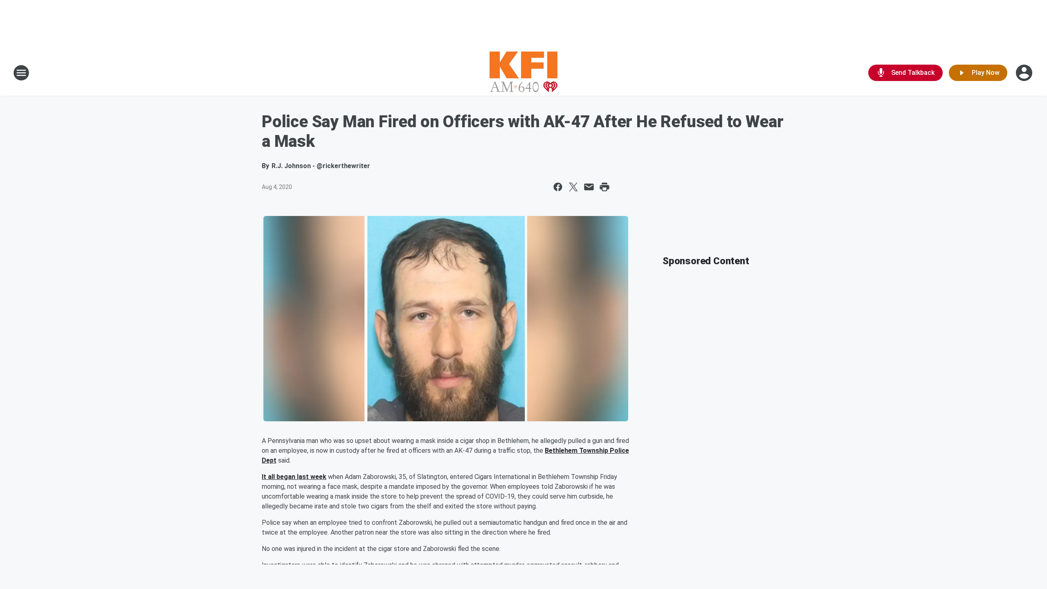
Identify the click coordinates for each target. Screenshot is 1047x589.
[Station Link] (523, 73)
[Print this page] (604, 187)
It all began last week (294, 477)
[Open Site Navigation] (21, 73)
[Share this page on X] (573, 187)
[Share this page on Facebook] (558, 187)
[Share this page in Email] (589, 187)
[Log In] (1025, 73)
